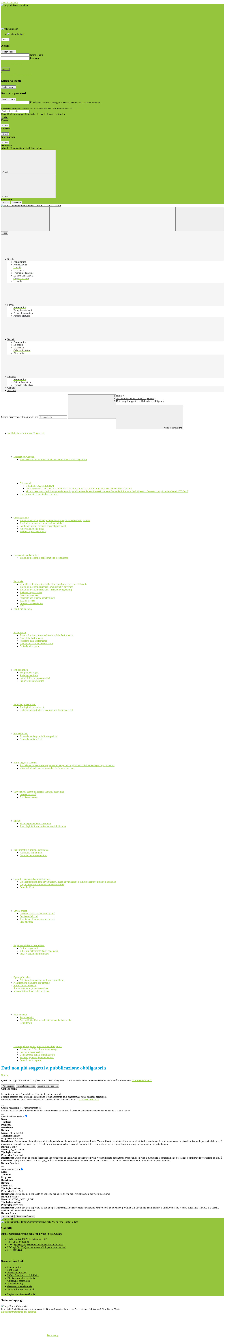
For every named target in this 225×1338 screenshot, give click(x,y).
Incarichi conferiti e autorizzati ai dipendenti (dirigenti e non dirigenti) (53, 584)
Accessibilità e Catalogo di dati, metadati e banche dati (46, 1020)
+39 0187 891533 (20, 1241)
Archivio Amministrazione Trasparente (135, 398)
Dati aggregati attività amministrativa (37, 1054)
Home (119, 395)
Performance (19, 632)
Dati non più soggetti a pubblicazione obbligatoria (37, 1046)
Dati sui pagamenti (29, 948)
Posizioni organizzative (31, 592)
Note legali (12, 1269)
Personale (18, 581)
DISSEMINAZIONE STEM (40, 486)
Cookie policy (14, 1267)
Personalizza (8, 1086)
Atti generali (26, 483)
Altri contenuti (20, 1014)
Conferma (16, 202)
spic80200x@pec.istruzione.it (39, 1247)
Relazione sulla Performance (33, 640)
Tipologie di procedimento (32, 707)
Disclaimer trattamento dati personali (18, 1311)
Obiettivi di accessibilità (18, 1281)
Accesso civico (27, 1017)
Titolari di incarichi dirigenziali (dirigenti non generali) (46, 589)
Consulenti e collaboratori (26, 555)
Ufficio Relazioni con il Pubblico (23, 1275)
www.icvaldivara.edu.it (12, 1116)
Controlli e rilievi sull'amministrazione (32, 879)
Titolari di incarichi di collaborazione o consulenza (44, 557)
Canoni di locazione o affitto (33, 855)
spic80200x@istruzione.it (38, 1244)
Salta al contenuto (9, 2)
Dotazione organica (29, 595)
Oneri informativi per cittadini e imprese (39, 494)
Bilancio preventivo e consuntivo (35, 823)
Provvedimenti (20, 733)
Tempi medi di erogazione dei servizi (37, 919)
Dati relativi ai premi (29, 646)
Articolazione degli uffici (32, 528)
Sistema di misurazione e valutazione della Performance (46, 635)
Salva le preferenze (25, 1216)
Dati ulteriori (26, 1023)
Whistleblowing (15, 1283)
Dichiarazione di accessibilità (21, 1278)
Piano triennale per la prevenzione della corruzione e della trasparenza (53, 459)
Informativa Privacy (16, 1272)
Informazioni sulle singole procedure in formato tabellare (47, 768)
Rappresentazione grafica (32, 681)
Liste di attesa (26, 922)
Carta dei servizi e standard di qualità (37, 913)
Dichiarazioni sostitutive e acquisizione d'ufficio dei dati (46, 710)
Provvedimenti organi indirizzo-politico (38, 736)
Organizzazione (21, 517)
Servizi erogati (20, 911)
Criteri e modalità (28, 794)
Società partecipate (29, 675)
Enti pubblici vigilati (29, 672)
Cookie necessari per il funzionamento (20, 1108)
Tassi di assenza (27, 600)
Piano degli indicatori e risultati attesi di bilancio (43, 826)
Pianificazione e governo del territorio (31, 982)
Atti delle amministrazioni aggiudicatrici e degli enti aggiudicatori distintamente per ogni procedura (67, 765)
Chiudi (5, 125)
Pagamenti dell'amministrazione (29, 945)
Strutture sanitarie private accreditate (30, 988)
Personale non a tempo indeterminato (37, 598)
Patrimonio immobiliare (31, 852)
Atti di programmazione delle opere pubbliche (42, 980)
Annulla (5, 202)
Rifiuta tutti (26, 1086)
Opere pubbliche (21, 977)
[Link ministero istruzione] (14, 5)
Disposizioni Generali (24, 456)
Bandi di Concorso (22, 609)
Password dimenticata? (12, 63)
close (4, 233)
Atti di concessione (29, 797)
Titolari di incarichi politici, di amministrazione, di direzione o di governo (55, 520)
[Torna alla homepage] (112, 205)
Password (34, 58)
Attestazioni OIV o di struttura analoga (38, 1049)
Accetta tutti (48, 1086)
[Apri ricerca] (199, 219)
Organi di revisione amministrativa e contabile (42, 884)
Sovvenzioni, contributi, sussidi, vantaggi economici (38, 791)
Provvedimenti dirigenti (31, 739)
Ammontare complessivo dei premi (36, 643)
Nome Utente (36, 55)
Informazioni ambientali (24, 985)
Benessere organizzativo (31, 1052)
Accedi (5, 39)
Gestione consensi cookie (19, 1286)
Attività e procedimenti (24, 704)
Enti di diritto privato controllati (35, 678)
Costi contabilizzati (29, 916)
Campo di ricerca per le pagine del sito (19, 417)
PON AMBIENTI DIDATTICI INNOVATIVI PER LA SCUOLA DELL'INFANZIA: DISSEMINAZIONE (79, 488)
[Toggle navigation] (25, 219)
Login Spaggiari (79, 108)
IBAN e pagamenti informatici (34, 953)
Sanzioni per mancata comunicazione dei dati (41, 523)
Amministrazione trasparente (21, 1289)
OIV (22, 606)
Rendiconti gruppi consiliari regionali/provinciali (43, 526)
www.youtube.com (10, 1169)
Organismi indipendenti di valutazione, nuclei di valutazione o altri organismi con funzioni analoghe (68, 881)
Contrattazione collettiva (31, 603)
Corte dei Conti (27, 887)
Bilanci (17, 820)
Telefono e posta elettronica (33, 531)
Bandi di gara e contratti (25, 762)
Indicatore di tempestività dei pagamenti (39, 951)
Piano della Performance (31, 638)
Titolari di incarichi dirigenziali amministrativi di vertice (46, 587)
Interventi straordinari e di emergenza (31, 991)
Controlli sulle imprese (30, 1060)
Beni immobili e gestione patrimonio (31, 850)
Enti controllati (20, 670)
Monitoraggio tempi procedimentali (37, 1057)
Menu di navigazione (172, 428)
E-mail (33, 102)
